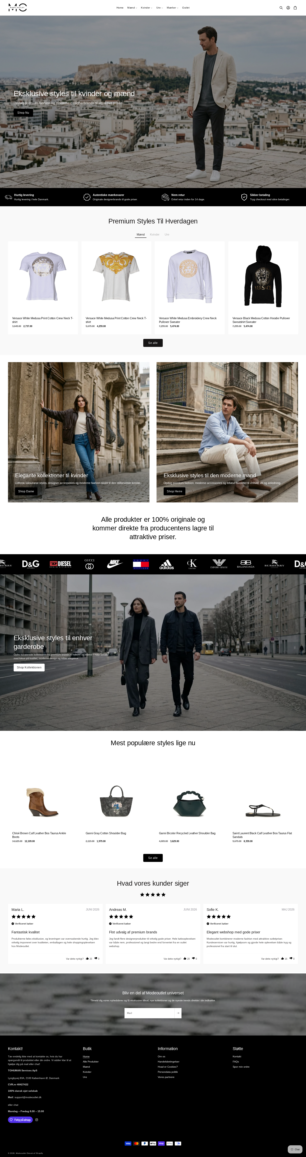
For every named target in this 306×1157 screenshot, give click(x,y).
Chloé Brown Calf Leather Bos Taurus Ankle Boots (39, 835)
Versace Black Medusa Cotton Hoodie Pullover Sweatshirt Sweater (261, 320)
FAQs (236, 1061)
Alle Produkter (91, 1061)
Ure (85, 1077)
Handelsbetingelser (168, 1061)
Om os (161, 1056)
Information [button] (168, 1048)
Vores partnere (166, 1077)
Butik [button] (87, 1048)
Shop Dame (26, 491)
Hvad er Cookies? (168, 1066)
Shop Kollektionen (29, 667)
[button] (132, 7)
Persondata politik (168, 1071)
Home (86, 1056)
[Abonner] (178, 1013)
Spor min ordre (241, 1066)
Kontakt (237, 1056)
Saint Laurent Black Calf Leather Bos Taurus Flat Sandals (262, 835)
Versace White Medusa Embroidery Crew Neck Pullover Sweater (188, 320)
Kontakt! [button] (15, 1048)
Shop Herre (174, 491)
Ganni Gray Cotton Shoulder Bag (106, 833)
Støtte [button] (238, 1048)
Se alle (153, 342)
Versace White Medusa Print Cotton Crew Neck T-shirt (42, 320)
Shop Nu (23, 112)
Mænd (86, 1066)
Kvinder (87, 1071)
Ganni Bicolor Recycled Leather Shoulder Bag (187, 833)
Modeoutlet (21, 1153)
